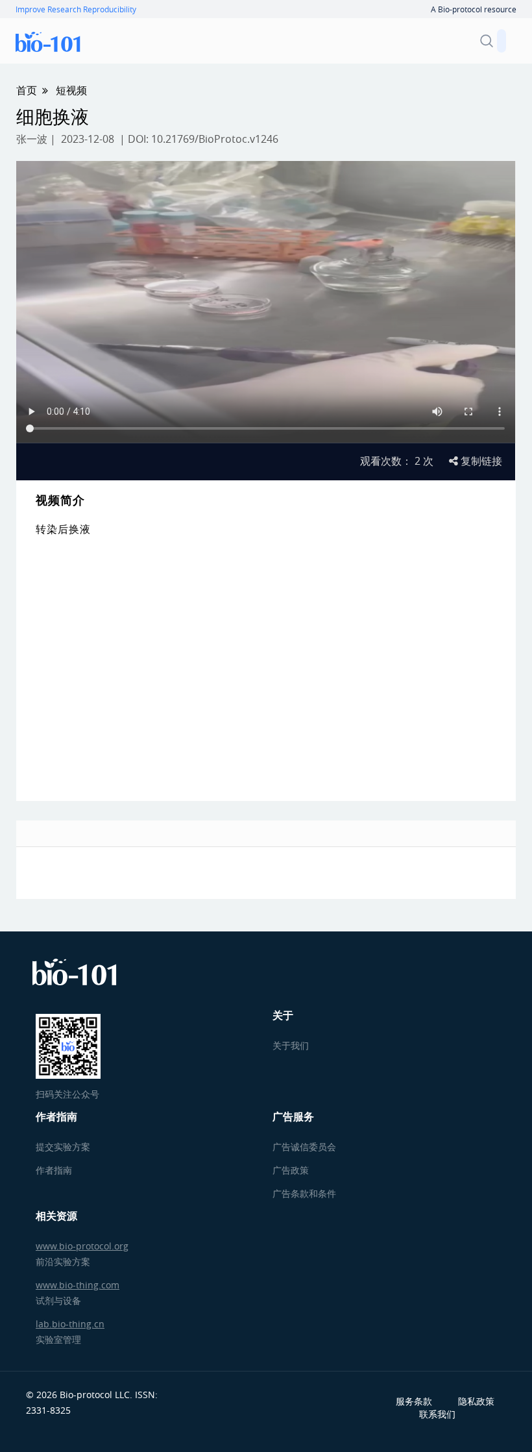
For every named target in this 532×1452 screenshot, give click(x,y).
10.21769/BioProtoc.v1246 (214, 139)
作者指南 (54, 1170)
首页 (26, 90)
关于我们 (290, 1045)
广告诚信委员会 (304, 1146)
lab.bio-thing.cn (70, 1324)
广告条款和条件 (304, 1193)
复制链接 (480, 461)
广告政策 (290, 1170)
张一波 (31, 139)
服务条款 (414, 1401)
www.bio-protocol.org (82, 1246)
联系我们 (437, 1414)
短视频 (71, 90)
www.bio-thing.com (77, 1285)
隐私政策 (476, 1401)
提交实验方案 (63, 1146)
